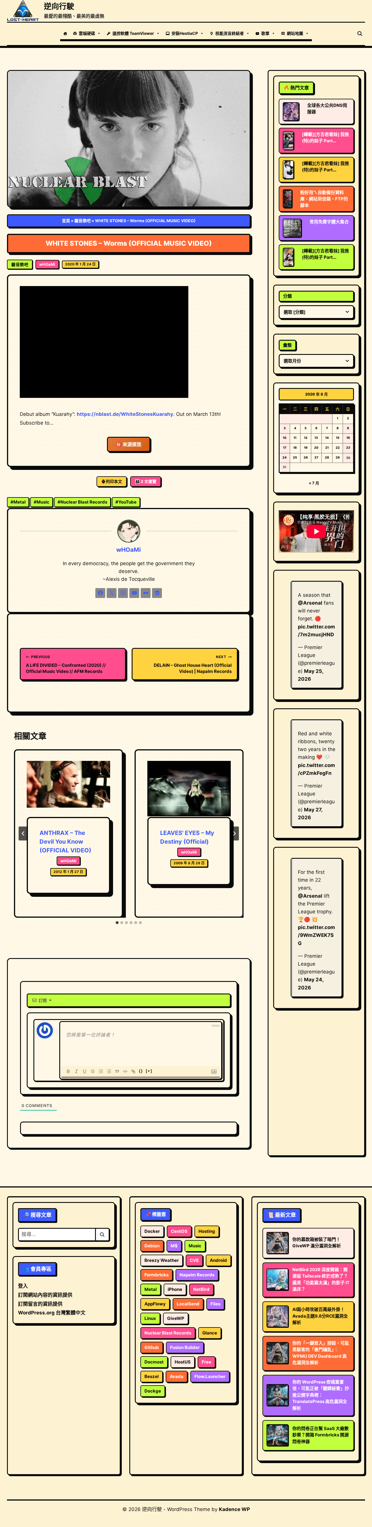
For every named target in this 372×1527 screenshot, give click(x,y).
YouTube (126, 502)
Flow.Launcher (210, 1376)
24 (284, 457)
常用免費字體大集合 (329, 221)
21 (327, 448)
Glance (209, 1333)
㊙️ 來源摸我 (128, 444)
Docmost (154, 1362)
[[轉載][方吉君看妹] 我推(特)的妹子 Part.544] (288, 169)
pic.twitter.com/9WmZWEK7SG (316, 935)
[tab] (117, 922)
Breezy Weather (161, 1260)
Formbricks (156, 1275)
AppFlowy (155, 1304)
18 (295, 448)
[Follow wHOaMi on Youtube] (134, 593)
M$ (174, 1245)
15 (337, 438)
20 (316, 448)
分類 (287, 296)
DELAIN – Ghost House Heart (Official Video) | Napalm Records (193, 664)
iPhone (175, 1289)
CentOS (179, 1231)
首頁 (66, 220)
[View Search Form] (360, 33)
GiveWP (175, 1318)
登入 (23, 1286)
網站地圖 (295, 33)
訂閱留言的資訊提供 (40, 1304)
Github (151, 1347)
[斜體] (76, 1071)
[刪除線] (93, 1071)
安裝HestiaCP (184, 33)
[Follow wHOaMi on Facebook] (100, 593)
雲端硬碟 (87, 33)
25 (295, 457)
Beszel (151, 1376)
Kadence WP (234, 1509)
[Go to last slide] (23, 833)
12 (305, 438)
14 (327, 438)
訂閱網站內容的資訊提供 (45, 1295)
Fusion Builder (185, 1347)
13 (316, 438)
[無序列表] (109, 1071)
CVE (194, 1260)
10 (284, 438)
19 (305, 448)
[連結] (133, 1071)
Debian (152, 1245)
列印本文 (114, 481)
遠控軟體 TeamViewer (133, 33)
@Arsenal (310, 603)
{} (141, 1071)
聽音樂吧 (82, 220)
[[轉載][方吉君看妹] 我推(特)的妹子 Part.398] (288, 140)
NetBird (201, 1289)
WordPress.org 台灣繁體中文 (51, 1313)
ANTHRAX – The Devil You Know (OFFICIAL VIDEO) (65, 841)
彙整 (287, 345)
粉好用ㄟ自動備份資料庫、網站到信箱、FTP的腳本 (324, 199)
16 (348, 438)
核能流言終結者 (229, 33)
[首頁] (65, 33)
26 (306, 457)
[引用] (117, 1071)
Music (41, 502)
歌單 (265, 33)
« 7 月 (314, 483)
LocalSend (188, 1304)
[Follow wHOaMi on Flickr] (146, 593)
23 (348, 448)
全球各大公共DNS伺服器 (327, 108)
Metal (18, 502)
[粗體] (68, 1071)
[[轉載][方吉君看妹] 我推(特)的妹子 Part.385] (288, 257)
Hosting (206, 1231)
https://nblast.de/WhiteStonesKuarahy (125, 414)
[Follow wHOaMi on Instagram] (123, 593)
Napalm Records (197, 1275)
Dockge (152, 1391)
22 (338, 448)
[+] (149, 1071)
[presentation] (68, 789)
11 (295, 438)
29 (338, 457)
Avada (176, 1376)
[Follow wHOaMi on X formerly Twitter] (112, 593)
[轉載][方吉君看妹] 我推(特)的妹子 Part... (325, 137)
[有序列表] (101, 1071)
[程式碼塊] (125, 1071)
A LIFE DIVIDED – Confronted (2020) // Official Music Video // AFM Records (66, 664)
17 (284, 448)
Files (215, 1304)
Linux (150, 1318)
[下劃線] (85, 1071)
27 (316, 457)
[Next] (234, 833)
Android (218, 1260)
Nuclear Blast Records (82, 502)
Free (206, 1362)
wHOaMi (47, 264)
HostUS (183, 1362)
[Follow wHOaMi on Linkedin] (157, 593)
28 (327, 457)
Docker (152, 1231)
